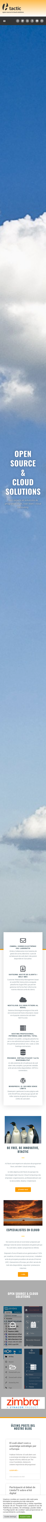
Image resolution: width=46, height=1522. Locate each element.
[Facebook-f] (32, 21)
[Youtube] (37, 21)
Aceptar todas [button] (25, 1517)
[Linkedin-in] (27, 21)
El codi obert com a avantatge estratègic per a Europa (22, 1446)
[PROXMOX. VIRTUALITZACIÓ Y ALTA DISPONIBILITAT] (23, 1052)
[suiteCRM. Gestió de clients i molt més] (23, 969)
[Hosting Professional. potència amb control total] (23, 1028)
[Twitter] (22, 21)
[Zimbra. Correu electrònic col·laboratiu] (23, 940)
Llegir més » (13, 1470)
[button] (4, 21)
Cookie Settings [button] (10, 1517)
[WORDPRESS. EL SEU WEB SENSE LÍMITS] (23, 1081)
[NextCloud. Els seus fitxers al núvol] (23, 1000)
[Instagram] (17, 21)
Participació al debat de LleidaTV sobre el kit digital (22, 1490)
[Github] (42, 21)
